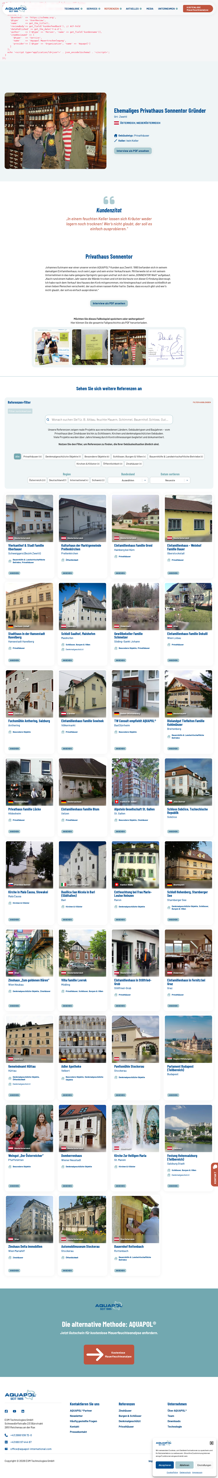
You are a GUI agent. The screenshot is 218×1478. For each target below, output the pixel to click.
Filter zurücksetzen (20, 411)
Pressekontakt (78, 1431)
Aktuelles (132, 8)
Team (171, 1415)
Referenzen (111, 8)
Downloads (174, 1421)
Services (92, 8)
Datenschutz (185, 1472)
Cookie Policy (172, 1472)
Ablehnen (184, 1465)
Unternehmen (166, 8)
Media (150, 8)
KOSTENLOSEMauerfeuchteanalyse (197, 8)
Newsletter (76, 1415)
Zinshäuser (125, 1410)
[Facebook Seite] (6, 1411)
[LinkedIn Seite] (22, 1411)
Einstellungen (204, 1465)
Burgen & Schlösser (130, 1415)
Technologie (71, 8)
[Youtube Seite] (14, 1411)
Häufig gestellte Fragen (83, 1421)
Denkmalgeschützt (130, 1421)
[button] (211, 1443)
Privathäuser (126, 1426)
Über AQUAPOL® (177, 1410)
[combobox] (109, 419)
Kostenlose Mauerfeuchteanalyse (118, 1354)
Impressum (197, 1472)
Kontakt (74, 1426)
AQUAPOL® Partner (81, 1410)
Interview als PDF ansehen (133, 150)
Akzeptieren (165, 1465)
